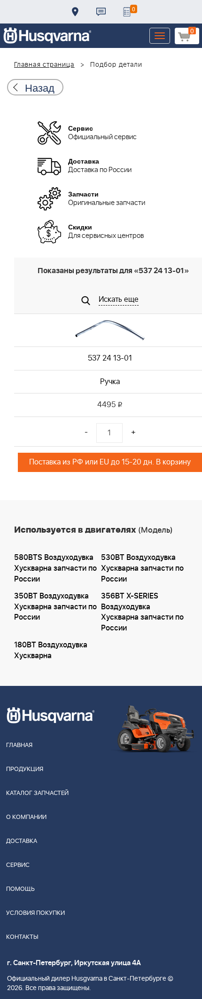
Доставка (75, 11)
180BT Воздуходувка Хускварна (50, 650)
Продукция (24, 769)
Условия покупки (35, 913)
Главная (19, 745)
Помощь (20, 889)
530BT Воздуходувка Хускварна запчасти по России (142, 568)
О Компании (26, 817)
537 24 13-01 (110, 358)
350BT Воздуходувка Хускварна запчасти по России (55, 606)
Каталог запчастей (37, 793)
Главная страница (44, 65)
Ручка (110, 381)
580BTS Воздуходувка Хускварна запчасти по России (55, 568)
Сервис (18, 865)
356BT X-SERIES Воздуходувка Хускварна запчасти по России (142, 612)
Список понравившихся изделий (127, 11)
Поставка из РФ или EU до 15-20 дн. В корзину (110, 462)
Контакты (101, 11)
